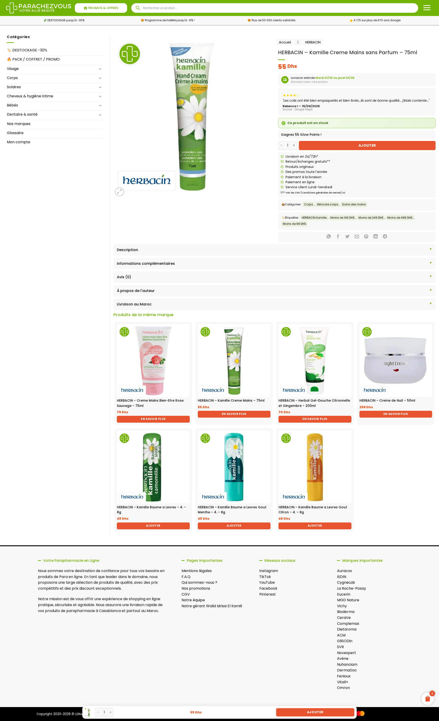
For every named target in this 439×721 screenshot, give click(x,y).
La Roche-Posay (351, 588)
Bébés (12, 105)
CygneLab (346, 582)
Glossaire (15, 132)
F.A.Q (186, 576)
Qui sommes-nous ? (199, 582)
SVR (340, 646)
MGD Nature (348, 600)
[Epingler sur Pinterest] (366, 236)
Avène (342, 658)
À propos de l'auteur (136, 290)
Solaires (14, 87)
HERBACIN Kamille (314, 218)
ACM (341, 635)
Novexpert (346, 652)
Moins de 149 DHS (342, 218)
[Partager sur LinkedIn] (375, 236)
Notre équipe (193, 600)
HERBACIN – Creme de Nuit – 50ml (387, 400)
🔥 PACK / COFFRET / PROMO (33, 59)
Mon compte (18, 142)
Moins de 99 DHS (294, 224)
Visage (13, 68)
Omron (343, 687)
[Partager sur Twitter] (347, 236)
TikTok (265, 576)
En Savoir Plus (153, 419)
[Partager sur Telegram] (385, 236)
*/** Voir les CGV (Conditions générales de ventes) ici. (312, 192)
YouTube (267, 582)
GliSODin (344, 641)
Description (127, 249)
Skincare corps (327, 204)
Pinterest (267, 594)
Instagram (268, 570)
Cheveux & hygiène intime (30, 96)
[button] (119, 191)
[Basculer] (100, 69)
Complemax (348, 623)
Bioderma (345, 611)
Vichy (342, 606)
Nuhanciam (347, 664)
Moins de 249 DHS (371, 218)
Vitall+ (342, 682)
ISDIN (341, 576)
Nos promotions (196, 588)
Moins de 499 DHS (399, 218)
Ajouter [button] (153, 525)
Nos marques (18, 123)
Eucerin (343, 594)
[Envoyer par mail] (357, 236)
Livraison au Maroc (134, 304)
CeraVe (344, 617)
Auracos (344, 570)
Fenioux (344, 676)
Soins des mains (354, 204)
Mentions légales (197, 570)
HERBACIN (313, 42)
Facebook (268, 588)
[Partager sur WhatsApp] (329, 236)
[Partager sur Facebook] (338, 236)
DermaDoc (347, 670)
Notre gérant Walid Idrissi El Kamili (212, 606)
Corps (12, 77)
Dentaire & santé (22, 114)
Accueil (285, 42)
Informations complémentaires (146, 263)
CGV (186, 594)
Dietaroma (346, 629)
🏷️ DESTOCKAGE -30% (27, 50)
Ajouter (367, 145)
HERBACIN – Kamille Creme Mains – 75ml (231, 400)
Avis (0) (124, 277)
